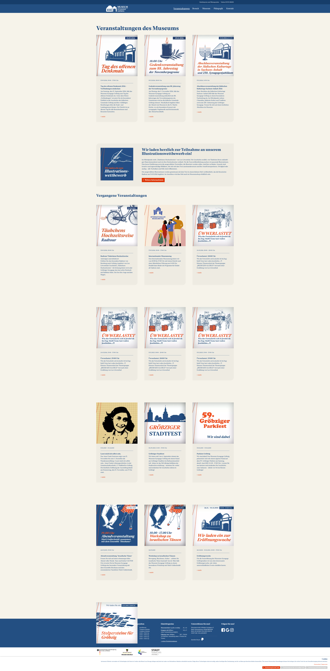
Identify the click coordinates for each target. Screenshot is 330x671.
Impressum (324, 664)
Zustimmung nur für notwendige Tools (293, 667)
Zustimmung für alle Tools (272, 667)
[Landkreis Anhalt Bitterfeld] (143, 655)
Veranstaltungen (181, 8)
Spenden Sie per (197, 639)
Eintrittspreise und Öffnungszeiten (209, 2)
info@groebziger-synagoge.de (109, 633)
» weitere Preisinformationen (169, 641)
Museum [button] (206, 8)
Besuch (195, 8)
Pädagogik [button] (218, 8)
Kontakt (230, 8)
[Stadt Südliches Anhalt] (158, 655)
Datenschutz (317, 664)
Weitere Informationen (154, 180)
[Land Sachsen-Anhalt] (128, 655)
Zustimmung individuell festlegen (317, 667)
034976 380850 (229, 2)
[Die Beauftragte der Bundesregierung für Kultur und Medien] (108, 655)
